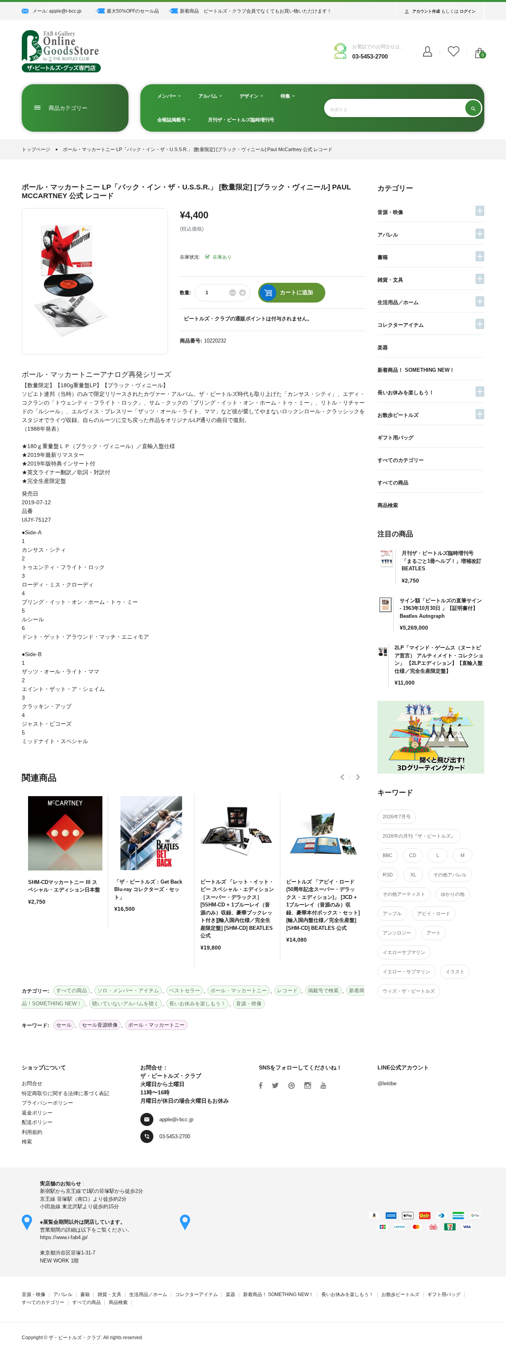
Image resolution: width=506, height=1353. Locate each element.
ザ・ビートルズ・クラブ (75, 1337)
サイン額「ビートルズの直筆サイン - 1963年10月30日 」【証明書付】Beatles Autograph (441, 608)
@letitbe (387, 1083)
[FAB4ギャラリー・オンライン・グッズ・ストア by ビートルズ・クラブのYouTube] (323, 1085)
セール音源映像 (100, 1025)
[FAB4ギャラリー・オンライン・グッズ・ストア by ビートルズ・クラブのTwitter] (275, 1085)
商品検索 (388, 505)
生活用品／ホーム (398, 302)
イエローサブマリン (404, 952)
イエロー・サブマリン (406, 972)
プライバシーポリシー (47, 1103)
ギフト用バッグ (395, 438)
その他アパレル (449, 875)
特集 (286, 96)
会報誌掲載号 (172, 120)
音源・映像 (390, 212)
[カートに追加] (36, 930)
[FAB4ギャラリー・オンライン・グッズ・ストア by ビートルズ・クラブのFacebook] (260, 1085)
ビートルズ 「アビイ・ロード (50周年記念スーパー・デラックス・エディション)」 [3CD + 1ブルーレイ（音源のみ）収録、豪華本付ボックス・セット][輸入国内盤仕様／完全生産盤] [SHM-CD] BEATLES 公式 (323, 905)
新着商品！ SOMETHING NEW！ (416, 370)
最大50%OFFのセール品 (133, 11)
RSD (388, 875)
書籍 (383, 257)
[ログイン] (427, 52)
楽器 (383, 347)
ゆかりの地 (452, 894)
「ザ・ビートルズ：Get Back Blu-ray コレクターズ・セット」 (148, 889)
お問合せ (32, 1083)
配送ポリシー (37, 1122)
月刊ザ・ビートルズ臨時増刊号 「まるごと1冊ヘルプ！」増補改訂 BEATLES (441, 560)
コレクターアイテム (401, 325)
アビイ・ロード (433, 913)
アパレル (388, 235)
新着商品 (189, 11)
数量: (185, 292)
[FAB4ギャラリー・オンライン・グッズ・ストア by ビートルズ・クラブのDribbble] (291, 1085)
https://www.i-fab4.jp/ (64, 1237)
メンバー (167, 96)
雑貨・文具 (390, 280)
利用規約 (32, 1132)
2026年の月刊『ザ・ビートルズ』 (419, 836)
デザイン (250, 96)
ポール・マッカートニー (156, 1025)
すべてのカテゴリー (401, 460)
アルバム (208, 96)
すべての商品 (393, 483)
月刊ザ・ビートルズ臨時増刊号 (241, 120)
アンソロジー (397, 933)
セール (64, 1025)
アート (434, 933)
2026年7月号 (397, 816)
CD (412, 855)
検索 (27, 1142)
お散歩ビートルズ (398, 415)
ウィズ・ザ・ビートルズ (409, 991)
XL (413, 875)
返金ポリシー (37, 1113)
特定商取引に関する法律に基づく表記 (65, 1093)
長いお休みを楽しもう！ (406, 392)
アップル (392, 913)
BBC (388, 855)
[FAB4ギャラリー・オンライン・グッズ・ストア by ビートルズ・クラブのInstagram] (307, 1085)
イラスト (455, 972)
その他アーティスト (404, 894)
